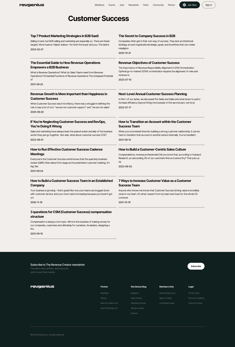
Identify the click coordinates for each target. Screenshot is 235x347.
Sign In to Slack (165, 298)
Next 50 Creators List (109, 303)
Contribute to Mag (166, 303)
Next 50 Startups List (109, 308)
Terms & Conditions (196, 298)
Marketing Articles (138, 303)
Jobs (122, 5)
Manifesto (99, 5)
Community (158, 5)
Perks (146, 5)
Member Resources (167, 293)
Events (112, 5)
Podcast (134, 313)
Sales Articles (136, 298)
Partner (171, 5)
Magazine (135, 293)
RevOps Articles (137, 308)
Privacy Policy (194, 293)
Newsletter (134, 5)
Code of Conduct (195, 303)
